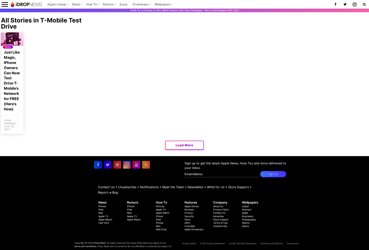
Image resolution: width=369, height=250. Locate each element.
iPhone (102, 206)
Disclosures (293, 243)
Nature (245, 222)
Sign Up (273, 174)
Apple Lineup (56, 4)
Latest (245, 206)
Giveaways (141, 4)
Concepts (189, 226)
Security (189, 216)
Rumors (108, 4)
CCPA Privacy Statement (212, 243)
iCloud (159, 216)
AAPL (187, 222)
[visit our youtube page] (136, 165)
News (76, 4)
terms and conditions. (86, 246)
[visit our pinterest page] (117, 165)
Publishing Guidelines (271, 243)
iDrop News (100, 243)
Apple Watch (105, 219)
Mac (100, 212)
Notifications (149, 187)
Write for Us (215, 187)
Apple (245, 212)
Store (123, 4)
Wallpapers (162, 4)
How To (91, 4)
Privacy (188, 212)
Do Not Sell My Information (243, 243)
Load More (184, 145)
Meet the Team (173, 187)
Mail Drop (161, 229)
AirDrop (160, 206)
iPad (100, 209)
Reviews (189, 209)
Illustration (247, 216)
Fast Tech (103, 222)
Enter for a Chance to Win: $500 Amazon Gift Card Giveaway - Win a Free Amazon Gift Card (184, 10)
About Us (218, 206)
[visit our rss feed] (146, 165)
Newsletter (195, 187)
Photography (249, 219)
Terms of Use (220, 222)
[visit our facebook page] (98, 165)
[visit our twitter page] (107, 165)
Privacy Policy (221, 209)
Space (245, 226)
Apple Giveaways (193, 229)
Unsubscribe (127, 187)
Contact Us (106, 187)
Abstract (246, 209)
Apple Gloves (191, 206)
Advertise (218, 216)
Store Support (238, 187)
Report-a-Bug (108, 192)
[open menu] (5, 4)
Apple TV (103, 216)
